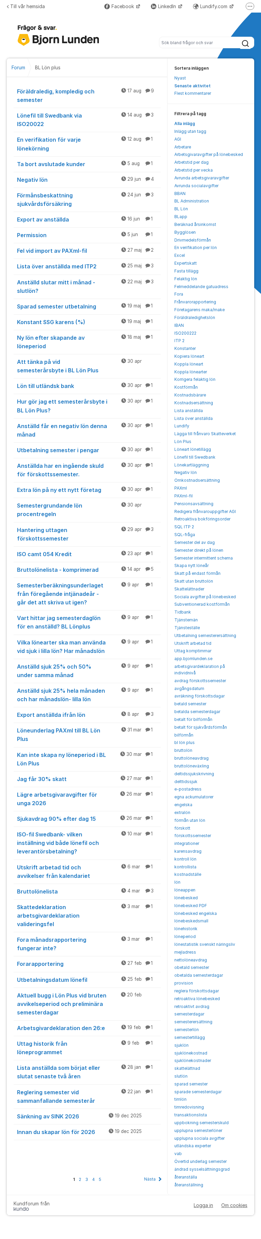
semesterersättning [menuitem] (193, 1021)
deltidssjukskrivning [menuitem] (194, 773)
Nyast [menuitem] (180, 78)
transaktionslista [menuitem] (190, 1114)
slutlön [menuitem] (181, 1076)
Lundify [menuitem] (181, 425)
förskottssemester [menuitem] (192, 835)
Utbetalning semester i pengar (85, 450)
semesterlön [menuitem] (186, 1029)
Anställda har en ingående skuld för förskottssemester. (85, 470)
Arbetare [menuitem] (182, 146)
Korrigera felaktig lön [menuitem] (194, 379)
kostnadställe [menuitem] (187, 874)
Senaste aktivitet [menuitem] (192, 85)
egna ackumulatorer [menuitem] (193, 796)
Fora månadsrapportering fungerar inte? (85, 944)
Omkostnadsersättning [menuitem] (197, 480)
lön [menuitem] (177, 882)
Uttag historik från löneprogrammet (85, 1048)
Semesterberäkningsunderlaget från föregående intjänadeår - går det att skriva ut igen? (85, 594)
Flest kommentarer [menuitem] (192, 93)
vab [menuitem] (178, 1153)
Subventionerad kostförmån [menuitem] (202, 604)
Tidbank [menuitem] (182, 612)
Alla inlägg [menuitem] (184, 123)
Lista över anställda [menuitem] (193, 418)
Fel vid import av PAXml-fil (85, 250)
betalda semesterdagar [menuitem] (197, 711)
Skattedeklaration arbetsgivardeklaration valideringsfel (85, 915)
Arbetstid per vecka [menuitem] (193, 170)
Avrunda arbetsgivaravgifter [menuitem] (201, 177)
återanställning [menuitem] (188, 1184)
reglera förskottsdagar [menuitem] (196, 990)
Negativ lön (85, 179)
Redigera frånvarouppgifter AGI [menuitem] (205, 511)
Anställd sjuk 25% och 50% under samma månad (85, 670)
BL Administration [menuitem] (191, 200)
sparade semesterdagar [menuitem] (198, 1091)
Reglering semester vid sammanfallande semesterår (85, 1096)
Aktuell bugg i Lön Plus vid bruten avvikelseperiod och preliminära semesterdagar (79, 1004)
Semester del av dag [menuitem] (194, 542)
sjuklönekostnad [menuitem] (190, 1053)
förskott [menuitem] (182, 828)
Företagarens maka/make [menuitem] (199, 309)
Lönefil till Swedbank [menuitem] (194, 457)
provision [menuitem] (183, 983)
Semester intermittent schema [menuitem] (203, 558)
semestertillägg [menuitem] (189, 1037)
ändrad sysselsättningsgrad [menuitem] (202, 1169)
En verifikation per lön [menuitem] (195, 247)
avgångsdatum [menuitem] (189, 688)
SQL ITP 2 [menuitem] (184, 526)
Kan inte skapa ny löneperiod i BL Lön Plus (85, 759)
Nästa (150, 1179)
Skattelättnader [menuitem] (189, 588)
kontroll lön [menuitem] (185, 859)
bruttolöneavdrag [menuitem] (191, 758)
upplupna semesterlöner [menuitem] (198, 1130)
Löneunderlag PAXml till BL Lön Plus (85, 734)
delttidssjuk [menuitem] (185, 781)
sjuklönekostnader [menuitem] (192, 1060)
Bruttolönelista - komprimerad (85, 569)
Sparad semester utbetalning (85, 306)
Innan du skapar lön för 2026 (79, 1132)
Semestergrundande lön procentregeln (79, 509)
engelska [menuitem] (183, 804)
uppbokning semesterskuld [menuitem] (201, 1122)
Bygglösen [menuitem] (185, 232)
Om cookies (234, 1205)
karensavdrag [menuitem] (188, 851)
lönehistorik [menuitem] (185, 928)
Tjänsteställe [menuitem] (187, 627)
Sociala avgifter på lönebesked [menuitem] (205, 596)
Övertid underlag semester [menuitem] (200, 1161)
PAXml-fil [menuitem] (183, 495)
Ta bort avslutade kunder (85, 164)
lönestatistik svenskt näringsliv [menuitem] (204, 944)
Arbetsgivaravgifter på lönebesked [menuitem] (208, 154)
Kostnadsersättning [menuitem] (193, 402)
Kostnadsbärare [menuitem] (190, 394)
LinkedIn (167, 6)
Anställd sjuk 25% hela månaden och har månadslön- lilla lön (85, 695)
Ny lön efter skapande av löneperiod (85, 342)
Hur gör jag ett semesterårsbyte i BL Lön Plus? (85, 405)
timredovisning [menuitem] (189, 1107)
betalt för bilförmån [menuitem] (193, 719)
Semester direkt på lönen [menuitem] (198, 550)
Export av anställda (85, 219)
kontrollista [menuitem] (185, 866)
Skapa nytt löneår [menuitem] (191, 565)
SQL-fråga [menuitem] (184, 534)
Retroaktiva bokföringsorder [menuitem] (202, 518)
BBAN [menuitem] (180, 193)
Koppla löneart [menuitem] (188, 364)
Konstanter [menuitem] (185, 348)
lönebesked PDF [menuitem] (190, 905)
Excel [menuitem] (179, 255)
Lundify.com (214, 6)
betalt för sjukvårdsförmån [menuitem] (200, 727)
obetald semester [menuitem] (191, 967)
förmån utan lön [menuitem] (189, 820)
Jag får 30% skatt (85, 779)
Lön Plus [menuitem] (182, 441)
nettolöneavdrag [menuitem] (190, 959)
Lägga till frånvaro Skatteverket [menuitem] (205, 433)
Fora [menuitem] (178, 294)
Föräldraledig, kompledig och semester (85, 95)
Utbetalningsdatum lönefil (85, 979)
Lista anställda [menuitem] (188, 410)
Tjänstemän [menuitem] (186, 619)
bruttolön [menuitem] (183, 750)
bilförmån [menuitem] (183, 735)
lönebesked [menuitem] (186, 897)
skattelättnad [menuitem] (187, 1068)
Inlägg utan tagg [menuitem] (190, 131)
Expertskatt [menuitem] (185, 263)
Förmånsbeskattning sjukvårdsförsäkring (85, 199)
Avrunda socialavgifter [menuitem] (196, 185)
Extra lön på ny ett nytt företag (85, 489)
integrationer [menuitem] (186, 843)
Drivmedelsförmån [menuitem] (192, 240)
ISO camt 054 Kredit (85, 554)
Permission (85, 235)
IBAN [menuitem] (179, 325)
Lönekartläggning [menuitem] (191, 464)
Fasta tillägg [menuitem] (186, 270)
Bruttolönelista (85, 891)
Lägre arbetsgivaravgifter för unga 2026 (85, 799)
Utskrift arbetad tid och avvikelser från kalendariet (85, 871)
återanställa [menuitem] (185, 1177)
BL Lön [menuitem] (181, 208)
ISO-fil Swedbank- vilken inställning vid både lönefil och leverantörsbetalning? (85, 843)
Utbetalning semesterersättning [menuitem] (205, 635)
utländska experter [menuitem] (192, 1145)
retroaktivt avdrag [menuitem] (191, 1006)
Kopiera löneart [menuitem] (189, 356)
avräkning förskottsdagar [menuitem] (199, 695)
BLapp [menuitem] (180, 216)
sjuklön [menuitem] (181, 1045)
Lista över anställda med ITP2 (85, 266)
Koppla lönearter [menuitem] (190, 371)
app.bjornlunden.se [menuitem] (193, 658)
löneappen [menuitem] (184, 889)
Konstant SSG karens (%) (85, 322)
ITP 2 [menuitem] (179, 340)
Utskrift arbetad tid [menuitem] (192, 643)
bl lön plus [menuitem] (184, 742)
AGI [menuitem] (177, 139)
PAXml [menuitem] (180, 488)
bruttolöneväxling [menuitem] (191, 765)
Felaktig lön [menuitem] (185, 278)
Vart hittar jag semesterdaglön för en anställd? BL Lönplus (85, 622)
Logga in (203, 1205)
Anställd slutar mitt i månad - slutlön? (85, 286)
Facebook (123, 6)
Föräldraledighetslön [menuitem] (194, 317)
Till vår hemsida (27, 6)
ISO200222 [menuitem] (185, 333)
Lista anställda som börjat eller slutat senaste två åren (85, 1072)
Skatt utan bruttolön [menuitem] (193, 581)
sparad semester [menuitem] (191, 1083)
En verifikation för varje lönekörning (85, 144)
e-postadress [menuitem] (188, 789)
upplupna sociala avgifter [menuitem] (199, 1138)
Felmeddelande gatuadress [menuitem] (201, 286)
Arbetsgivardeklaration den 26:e (85, 1028)
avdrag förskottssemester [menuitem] (200, 680)
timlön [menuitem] (180, 1099)
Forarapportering (85, 963)
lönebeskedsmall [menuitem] (191, 920)
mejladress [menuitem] (185, 952)
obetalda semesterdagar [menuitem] (198, 975)
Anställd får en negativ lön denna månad (85, 430)
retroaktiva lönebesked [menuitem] (197, 998)
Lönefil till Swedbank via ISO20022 (85, 119)
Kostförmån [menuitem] (186, 387)
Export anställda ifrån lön (85, 714)
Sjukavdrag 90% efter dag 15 (85, 818)
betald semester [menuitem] (190, 703)
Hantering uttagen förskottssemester (85, 534)
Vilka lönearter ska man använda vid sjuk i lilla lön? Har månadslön (85, 646)
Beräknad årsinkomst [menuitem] (195, 224)
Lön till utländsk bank (85, 386)
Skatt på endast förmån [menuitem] (197, 573)
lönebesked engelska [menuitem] (195, 913)
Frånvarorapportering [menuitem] (195, 301)
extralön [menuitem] (182, 812)
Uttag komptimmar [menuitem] (192, 650)
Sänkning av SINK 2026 (79, 1116)
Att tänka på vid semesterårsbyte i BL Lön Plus (79, 366)
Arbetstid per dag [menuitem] (191, 162)
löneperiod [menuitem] (185, 936)
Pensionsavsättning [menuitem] (193, 503)
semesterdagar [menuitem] (189, 1013)
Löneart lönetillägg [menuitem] (192, 449)
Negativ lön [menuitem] (185, 472)
